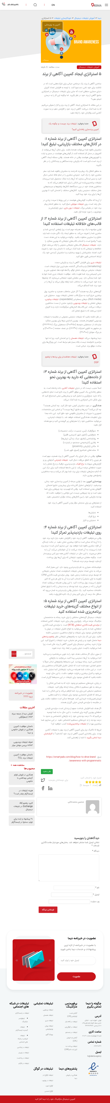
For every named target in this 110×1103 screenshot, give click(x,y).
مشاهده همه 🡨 (17, 765)
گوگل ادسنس (49, 1091)
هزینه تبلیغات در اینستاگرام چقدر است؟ (23, 792)
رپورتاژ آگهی (49, 1034)
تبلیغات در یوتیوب (47, 1080)
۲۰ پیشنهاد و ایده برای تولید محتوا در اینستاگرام (22, 820)
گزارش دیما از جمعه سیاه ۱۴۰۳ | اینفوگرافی (22, 715)
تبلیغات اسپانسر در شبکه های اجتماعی (23, 1038)
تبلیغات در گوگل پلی (71, 1027)
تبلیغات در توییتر (24, 1052)
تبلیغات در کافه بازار (71, 1021)
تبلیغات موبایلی (77, 204)
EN (53, 5)
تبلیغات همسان (77, 338)
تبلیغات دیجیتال (89, 245)
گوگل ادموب (49, 1086)
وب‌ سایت (95, 901)
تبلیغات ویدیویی (80, 303)
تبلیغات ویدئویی (48, 1010)
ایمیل (96, 894)
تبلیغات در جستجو (71, 1032)
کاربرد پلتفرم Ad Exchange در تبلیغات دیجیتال (23, 806)
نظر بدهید (47, 771)
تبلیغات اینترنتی (61, 460)
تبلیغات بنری (96, 262)
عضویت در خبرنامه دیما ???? (24, 695)
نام (97, 887)
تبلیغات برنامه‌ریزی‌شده (76, 724)
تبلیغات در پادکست (23, 1058)
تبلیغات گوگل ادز (48, 1075)
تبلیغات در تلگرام (24, 1063)
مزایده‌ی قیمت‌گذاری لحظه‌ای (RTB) (84, 625)
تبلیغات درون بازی (72, 208)
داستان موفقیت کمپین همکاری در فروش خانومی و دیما (22, 730)
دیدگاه (95, 851)
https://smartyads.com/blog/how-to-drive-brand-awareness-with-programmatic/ (73, 759)
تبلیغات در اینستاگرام (22, 1013)
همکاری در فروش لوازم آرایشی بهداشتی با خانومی (23, 778)
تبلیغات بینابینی (51, 299)
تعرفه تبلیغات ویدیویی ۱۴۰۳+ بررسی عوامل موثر (22, 743)
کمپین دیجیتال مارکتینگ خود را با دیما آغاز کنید (55, 1099)
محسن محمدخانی (76, 802)
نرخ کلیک (80, 464)
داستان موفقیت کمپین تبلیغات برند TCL (23, 756)
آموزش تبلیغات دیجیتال (89, 67)
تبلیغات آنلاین (68, 388)
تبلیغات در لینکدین (23, 1047)
